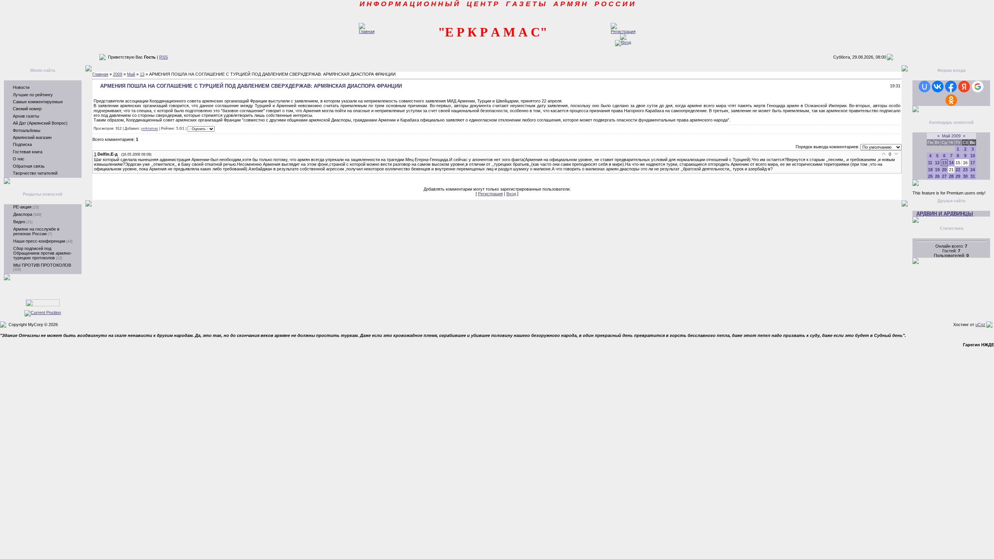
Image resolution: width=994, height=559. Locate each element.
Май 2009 (951, 136)
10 (972, 155)
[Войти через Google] (977, 86)
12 (937, 162)
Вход (511, 193)
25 (930, 176)
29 (958, 176)
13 (142, 74)
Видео (19, 221)
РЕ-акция (22, 207)
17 (972, 162)
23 (965, 169)
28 (951, 176)
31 (972, 176)
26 (937, 176)
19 (937, 169)
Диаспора (22, 214)
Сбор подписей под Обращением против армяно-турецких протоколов (42, 253)
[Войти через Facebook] (951, 86)
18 (930, 169)
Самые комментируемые (38, 101)
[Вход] (623, 42)
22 (958, 169)
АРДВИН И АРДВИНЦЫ (944, 214)
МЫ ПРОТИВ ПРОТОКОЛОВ (42, 265)
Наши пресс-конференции (39, 241)
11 (930, 162)
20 (944, 169)
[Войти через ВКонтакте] (938, 86)
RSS (163, 57)
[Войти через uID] (924, 86)
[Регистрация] (623, 31)
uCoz (980, 324)
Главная (100, 74)
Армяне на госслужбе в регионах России (36, 231)
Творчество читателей (35, 173)
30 (965, 176)
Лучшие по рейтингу (33, 94)
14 (951, 162)
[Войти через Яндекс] (964, 86)
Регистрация (490, 193)
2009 (117, 74)
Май (131, 74)
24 (972, 169)
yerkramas (149, 129)
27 (944, 176)
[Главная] (367, 31)
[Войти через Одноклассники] (951, 100)
